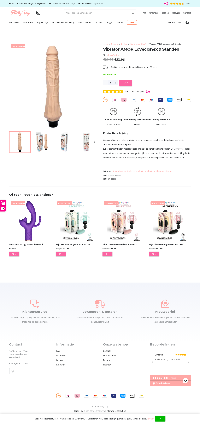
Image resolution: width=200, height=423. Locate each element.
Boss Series (113, 55)
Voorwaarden (109, 355)
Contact (187, 12)
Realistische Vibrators (136, 171)
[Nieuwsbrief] (165, 304)
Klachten (107, 364)
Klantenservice (34, 312)
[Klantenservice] (34, 304)
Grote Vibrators (119, 171)
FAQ (144, 12)
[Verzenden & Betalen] (100, 304)
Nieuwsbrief (165, 312)
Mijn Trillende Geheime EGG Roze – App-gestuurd (128, 244)
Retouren (176, 12)
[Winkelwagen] (187, 22)
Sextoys (114, 44)
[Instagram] (38, 13)
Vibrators (151, 171)
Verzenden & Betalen (100, 312)
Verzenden (154, 12)
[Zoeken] (133, 13)
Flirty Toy (78, 410)
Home (105, 44)
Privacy (106, 360)
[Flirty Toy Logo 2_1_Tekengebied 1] (20, 13)
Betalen (165, 12)
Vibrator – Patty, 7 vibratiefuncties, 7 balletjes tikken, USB (39, 244)
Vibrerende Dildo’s (138, 44)
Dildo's (124, 44)
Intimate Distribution (116, 410)
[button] (21, 22)
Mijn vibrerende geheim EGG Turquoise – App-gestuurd (85, 244)
